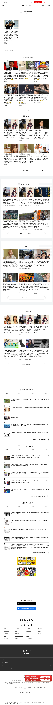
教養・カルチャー (22, 70)
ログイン (45, 2)
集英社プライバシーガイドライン (20, 687)
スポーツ (5, 29)
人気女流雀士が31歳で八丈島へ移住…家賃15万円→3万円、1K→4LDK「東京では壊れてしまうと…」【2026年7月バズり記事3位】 (42, 287)
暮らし (20, 153)
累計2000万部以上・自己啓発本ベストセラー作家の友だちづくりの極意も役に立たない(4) (28, 529)
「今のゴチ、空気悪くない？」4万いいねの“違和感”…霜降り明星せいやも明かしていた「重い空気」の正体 (41, 157)
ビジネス (29, 5)
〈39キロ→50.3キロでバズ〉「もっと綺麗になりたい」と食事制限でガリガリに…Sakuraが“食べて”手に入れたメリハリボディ (11, 329)
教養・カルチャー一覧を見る (26, 233)
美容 (27, 633)
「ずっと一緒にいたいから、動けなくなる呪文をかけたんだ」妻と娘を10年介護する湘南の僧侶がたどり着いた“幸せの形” (42, 263)
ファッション (29, 638)
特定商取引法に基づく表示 (26, 688)
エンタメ (36, 5)
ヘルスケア (28, 631)
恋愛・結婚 (40, 628)
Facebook (25, 625)
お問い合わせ (39, 687)
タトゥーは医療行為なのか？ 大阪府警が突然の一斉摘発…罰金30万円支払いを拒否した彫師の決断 (41, 98)
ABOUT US (9, 687)
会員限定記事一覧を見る (26, 110)
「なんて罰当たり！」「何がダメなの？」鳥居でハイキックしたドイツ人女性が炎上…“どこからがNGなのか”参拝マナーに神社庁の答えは (42, 224)
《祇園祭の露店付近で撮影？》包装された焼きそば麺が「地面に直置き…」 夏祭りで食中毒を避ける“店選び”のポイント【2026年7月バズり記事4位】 (26, 287)
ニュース (16, 5)
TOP (2, 50)
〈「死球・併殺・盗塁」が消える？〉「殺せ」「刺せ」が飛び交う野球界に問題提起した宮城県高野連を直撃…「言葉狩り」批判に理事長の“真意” (10, 224)
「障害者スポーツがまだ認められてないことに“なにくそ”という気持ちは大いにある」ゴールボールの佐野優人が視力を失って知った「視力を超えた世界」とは (11, 35)
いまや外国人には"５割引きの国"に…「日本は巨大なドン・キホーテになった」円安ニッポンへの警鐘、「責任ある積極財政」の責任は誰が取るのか (41, 76)
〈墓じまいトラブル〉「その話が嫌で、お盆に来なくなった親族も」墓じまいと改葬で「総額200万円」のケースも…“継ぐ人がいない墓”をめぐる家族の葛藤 (26, 264)
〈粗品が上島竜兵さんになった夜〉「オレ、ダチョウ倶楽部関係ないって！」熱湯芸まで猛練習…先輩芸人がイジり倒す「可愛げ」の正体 (41, 134)
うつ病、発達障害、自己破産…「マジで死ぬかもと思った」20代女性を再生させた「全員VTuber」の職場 (11, 133)
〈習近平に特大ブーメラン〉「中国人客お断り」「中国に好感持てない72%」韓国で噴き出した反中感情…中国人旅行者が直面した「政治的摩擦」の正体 (11, 76)
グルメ (27, 636)
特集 (23, 5)
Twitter (21, 625)
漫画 (43, 5)
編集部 (39, 631)
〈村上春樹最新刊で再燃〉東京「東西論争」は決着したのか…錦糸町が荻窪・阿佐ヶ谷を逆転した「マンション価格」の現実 (26, 75)
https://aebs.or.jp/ (10, 683)
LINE (32, 625)
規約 (45, 687)
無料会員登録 (37, 2)
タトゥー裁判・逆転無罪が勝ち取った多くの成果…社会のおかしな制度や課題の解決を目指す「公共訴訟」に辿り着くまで (11, 99)
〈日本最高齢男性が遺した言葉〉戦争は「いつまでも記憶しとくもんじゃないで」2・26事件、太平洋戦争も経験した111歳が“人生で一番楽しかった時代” (11, 158)
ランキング (10, 5)
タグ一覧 (6, 50)
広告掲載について (31, 687)
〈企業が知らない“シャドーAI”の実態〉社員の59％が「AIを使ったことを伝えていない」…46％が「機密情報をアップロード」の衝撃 (11, 353)
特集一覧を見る (26, 170)
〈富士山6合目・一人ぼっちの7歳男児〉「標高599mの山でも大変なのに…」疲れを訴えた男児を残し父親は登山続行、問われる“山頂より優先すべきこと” (26, 224)
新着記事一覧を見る (26, 364)
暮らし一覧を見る (25, 297)
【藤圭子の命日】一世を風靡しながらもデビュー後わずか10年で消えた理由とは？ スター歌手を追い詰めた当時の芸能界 (42, 201)
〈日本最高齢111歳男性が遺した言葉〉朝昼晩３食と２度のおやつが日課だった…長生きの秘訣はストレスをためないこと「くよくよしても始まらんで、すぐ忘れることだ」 (26, 158)
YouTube (28, 625)
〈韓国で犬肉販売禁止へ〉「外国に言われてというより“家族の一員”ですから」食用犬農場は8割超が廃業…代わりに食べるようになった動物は (26, 353)
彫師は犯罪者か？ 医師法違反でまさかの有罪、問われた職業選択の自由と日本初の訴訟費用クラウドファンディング (26, 98)
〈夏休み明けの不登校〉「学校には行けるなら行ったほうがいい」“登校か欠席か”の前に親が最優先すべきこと (41, 352)
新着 (3, 5)
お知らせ (39, 633)
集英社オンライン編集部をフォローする (27, 608)
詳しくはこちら (45, 702)
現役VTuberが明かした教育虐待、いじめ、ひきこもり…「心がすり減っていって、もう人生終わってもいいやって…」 (26, 134)
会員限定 (49, 5)
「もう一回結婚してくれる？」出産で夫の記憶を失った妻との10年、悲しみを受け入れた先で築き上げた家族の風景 (10, 287)
